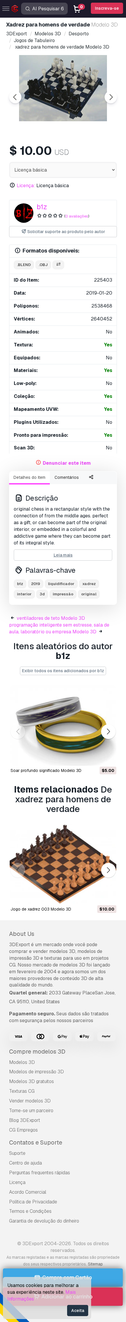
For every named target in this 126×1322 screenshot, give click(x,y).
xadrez (89, 583)
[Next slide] (111, 97)
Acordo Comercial (27, 1192)
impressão (63, 594)
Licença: (26, 185)
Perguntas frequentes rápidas (39, 1173)
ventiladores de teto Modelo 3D (51, 618)
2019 (35, 583)
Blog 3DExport (24, 1120)
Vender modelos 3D (30, 1101)
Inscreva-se (107, 8)
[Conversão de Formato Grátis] (58, 265)
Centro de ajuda (25, 1163)
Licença (17, 1182)
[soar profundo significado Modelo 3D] (63, 725)
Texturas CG (22, 1091)
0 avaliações (76, 216)
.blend (24, 264)
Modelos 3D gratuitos (31, 1081)
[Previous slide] (15, 97)
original (88, 594)
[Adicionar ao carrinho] (96, 758)
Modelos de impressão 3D (36, 1072)
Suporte (17, 1153)
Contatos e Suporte (35, 1142)
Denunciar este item (67, 463)
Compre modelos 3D (37, 1051)
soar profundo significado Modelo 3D (46, 770)
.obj (43, 264)
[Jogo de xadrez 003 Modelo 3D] (63, 864)
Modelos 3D (22, 1062)
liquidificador (61, 583)
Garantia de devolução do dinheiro (44, 1221)
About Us (21, 934)
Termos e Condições (30, 1211)
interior (24, 594)
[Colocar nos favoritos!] (108, 758)
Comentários (67, 477)
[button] (108, 731)
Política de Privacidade (33, 1202)
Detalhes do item (29, 477)
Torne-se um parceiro (31, 1110)
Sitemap (95, 1264)
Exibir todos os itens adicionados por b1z (63, 670)
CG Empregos (23, 1130)
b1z (42, 206)
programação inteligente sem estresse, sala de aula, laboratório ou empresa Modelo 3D (59, 628)
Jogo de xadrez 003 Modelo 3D (41, 909)
